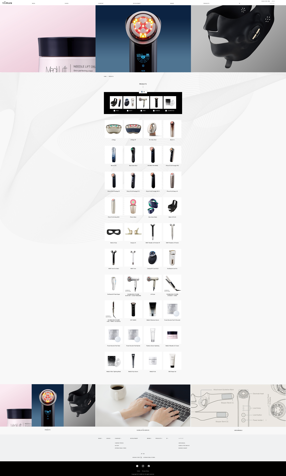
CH (274, 1)
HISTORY (117, 445)
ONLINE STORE (264, 1)
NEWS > (100, 438)
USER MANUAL (182, 443)
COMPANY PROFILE (119, 443)
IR (239, 3)
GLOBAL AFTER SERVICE (184, 445)
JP (272, 1)
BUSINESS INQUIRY (183, 448)
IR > (167, 438)
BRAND (172, 3)
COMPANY (100, 3)
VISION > (108, 438)
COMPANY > (118, 438)
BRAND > (149, 438)
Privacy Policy (145, 471)
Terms (138, 471)
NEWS (33, 3)
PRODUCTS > (159, 438)
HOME (105, 76)
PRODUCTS (206, 3)
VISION (66, 3)
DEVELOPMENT (137, 3)
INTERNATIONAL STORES (120, 448)
